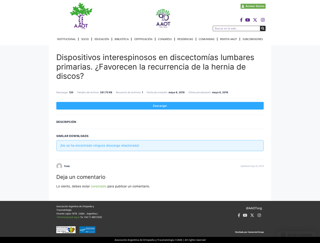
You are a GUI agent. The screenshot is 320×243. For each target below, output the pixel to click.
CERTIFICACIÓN (143, 39)
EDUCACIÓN (102, 39)
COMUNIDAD (206, 39)
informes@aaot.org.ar (68, 217)
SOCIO (85, 39)
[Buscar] (262, 28)
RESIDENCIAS (185, 39)
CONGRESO (165, 39)
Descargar (160, 106)
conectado (98, 186)
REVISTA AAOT (228, 39)
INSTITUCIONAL (66, 39)
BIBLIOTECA (122, 39)
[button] (296, 235)
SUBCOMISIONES (253, 39)
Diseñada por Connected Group (249, 232)
